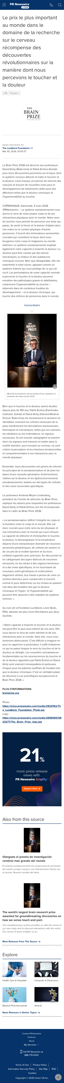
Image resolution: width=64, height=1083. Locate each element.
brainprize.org (10, 693)
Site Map (43, 1069)
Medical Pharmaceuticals (14, 1005)
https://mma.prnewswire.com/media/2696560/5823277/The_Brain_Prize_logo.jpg (32, 720)
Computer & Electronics (46, 980)
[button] (32, 113)
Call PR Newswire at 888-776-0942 (32, 1053)
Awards (38, 1005)
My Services (30, 1045)
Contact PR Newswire (31, 1033)
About (31, 1040)
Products (32, 1037)
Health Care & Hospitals (14, 980)
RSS (54, 1069)
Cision (38, 1078)
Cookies (32, 1073)
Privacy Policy (40, 1065)
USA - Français (10, 93)
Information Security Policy (21, 1069)
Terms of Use (22, 1065)
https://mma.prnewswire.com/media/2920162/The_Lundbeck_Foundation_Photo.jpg (31, 708)
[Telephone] (51, 5)
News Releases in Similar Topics (19, 1012)
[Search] (60, 5)
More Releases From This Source (19, 941)
